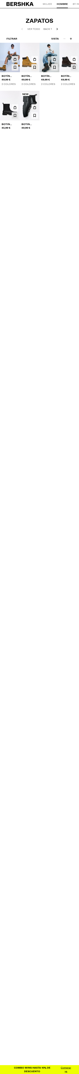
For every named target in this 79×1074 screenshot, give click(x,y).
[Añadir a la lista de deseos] (15, 67)
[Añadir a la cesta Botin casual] (15, 107)
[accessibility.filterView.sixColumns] (71, 38)
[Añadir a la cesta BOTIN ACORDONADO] (34, 107)
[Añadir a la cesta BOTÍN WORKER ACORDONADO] (15, 59)
